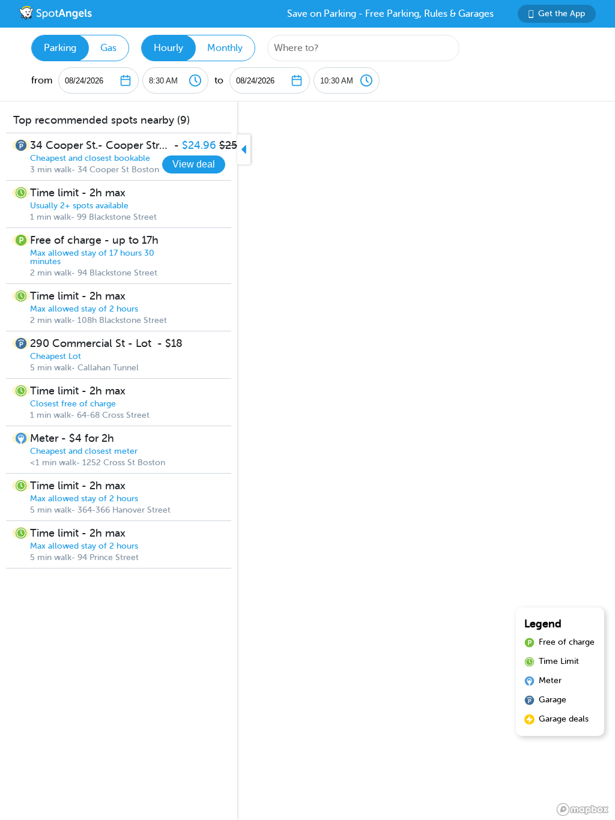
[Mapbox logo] (582, 809)
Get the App (561, 13)
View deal (193, 164)
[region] (307, 460)
